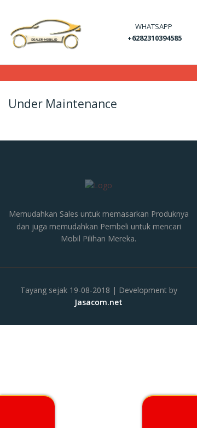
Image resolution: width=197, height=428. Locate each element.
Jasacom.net (98, 302)
